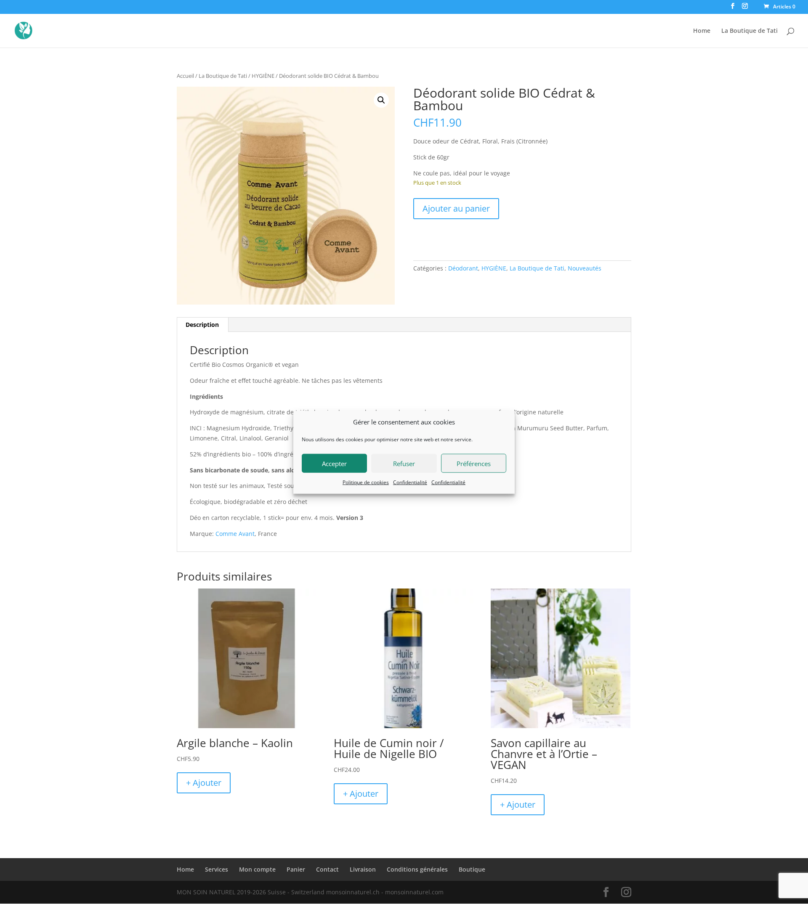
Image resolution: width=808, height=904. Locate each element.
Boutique (472, 869)
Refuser (404, 463)
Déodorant (463, 268)
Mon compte (257, 869)
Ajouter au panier (456, 208)
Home (701, 31)
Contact (327, 869)
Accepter (334, 463)
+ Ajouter (203, 782)
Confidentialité (410, 481)
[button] (381, 100)
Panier (296, 869)
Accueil (185, 76)
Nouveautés (584, 268)
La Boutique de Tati (749, 31)
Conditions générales (417, 869)
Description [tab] (202, 325)
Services (216, 869)
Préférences (474, 463)
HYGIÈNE (263, 76)
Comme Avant (235, 534)
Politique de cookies (366, 481)
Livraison (363, 869)
